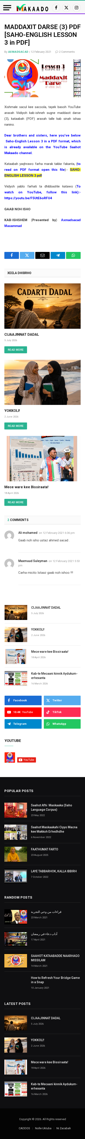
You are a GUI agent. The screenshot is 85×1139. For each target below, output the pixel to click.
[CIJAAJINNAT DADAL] (42, 306)
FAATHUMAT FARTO (44, 849)
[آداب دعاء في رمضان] (15, 938)
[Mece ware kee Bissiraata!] (42, 458)
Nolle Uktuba (43, 1128)
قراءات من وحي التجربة (46, 912)
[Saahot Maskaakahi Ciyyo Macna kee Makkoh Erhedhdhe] (15, 832)
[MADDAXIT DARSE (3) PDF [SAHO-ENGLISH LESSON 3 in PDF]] (42, 78)
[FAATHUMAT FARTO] (15, 854)
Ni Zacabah (63, 1128)
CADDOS (24, 1128)
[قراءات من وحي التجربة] (15, 916)
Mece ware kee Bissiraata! (26, 487)
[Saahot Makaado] (33, 8)
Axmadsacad (18, 51)
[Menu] (7, 8)
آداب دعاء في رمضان (44, 934)
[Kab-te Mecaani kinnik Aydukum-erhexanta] (16, 678)
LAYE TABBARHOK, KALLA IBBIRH (54, 871)
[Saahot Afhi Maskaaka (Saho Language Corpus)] (15, 810)
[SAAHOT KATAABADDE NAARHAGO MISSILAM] (15, 960)
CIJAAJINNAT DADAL (21, 334)
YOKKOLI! (12, 411)
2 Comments (67, 51)
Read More (16, 349)
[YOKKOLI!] (42, 382)
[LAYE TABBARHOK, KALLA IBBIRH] (15, 876)
